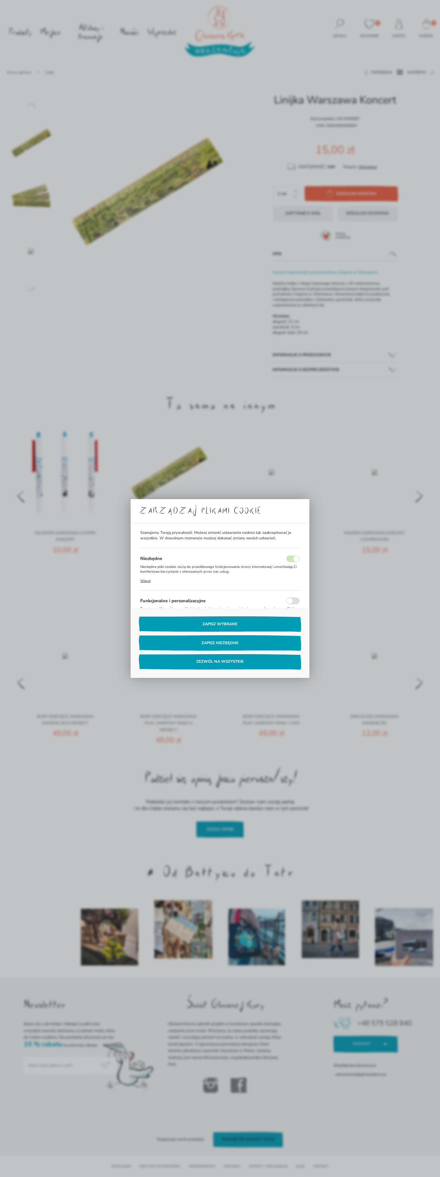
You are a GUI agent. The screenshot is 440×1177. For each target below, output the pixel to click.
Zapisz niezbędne (220, 643)
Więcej (145, 581)
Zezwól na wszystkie (220, 661)
